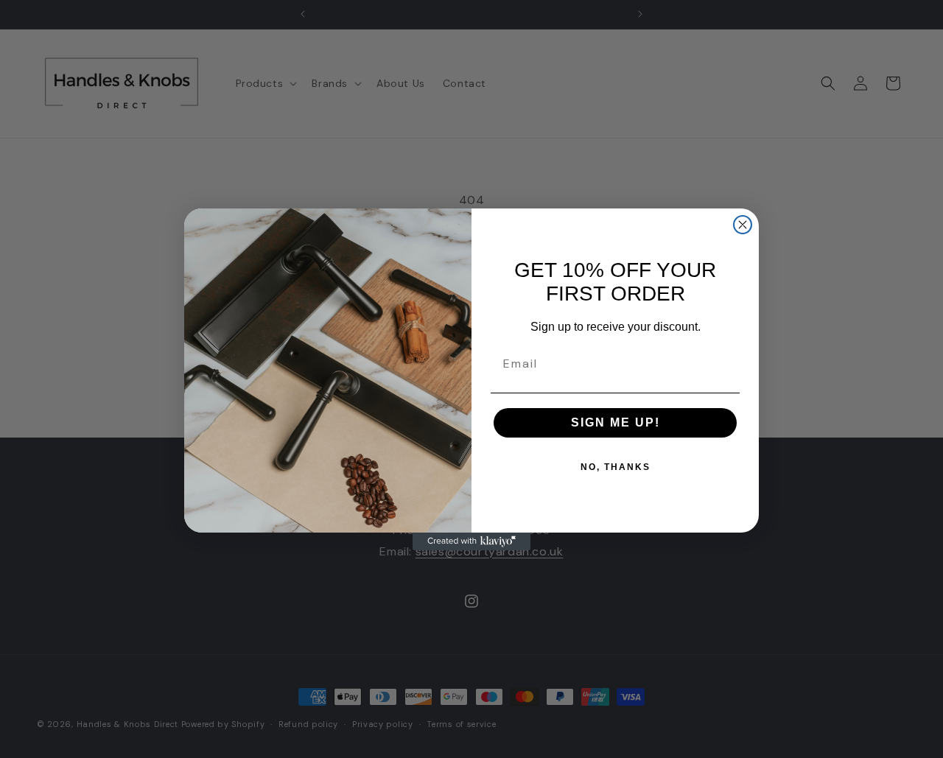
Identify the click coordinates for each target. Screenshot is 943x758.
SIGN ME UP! (615, 422)
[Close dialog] (742, 225)
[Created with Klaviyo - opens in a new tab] (471, 541)
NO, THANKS (616, 467)
